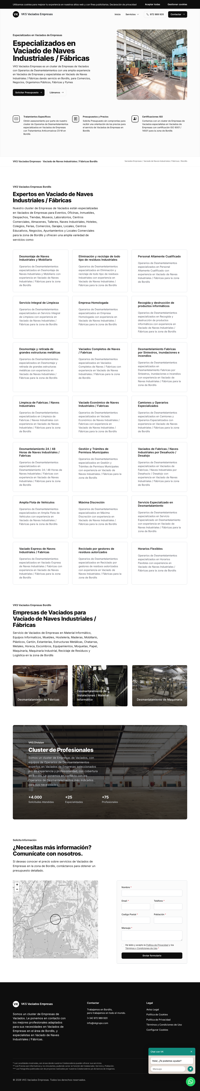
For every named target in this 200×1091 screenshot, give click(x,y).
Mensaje (127, 928)
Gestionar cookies (177, 4)
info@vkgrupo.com (97, 1023)
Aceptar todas (152, 4)
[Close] (191, 1051)
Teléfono (159, 900)
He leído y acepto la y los (149, 947)
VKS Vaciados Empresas (36, 14)
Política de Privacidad (157, 945)
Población (160, 914)
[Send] (190, 1069)
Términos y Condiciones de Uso (141, 948)
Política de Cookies (157, 1014)
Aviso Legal (152, 1009)
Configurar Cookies (157, 1029)
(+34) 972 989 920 (97, 1018)
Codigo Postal (130, 914)
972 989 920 (157, 14)
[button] (55, 919)
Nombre (127, 887)
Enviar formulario (152, 955)
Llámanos (55, 92)
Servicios (131, 14)
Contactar (176, 14)
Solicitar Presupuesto (27, 92)
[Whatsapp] (190, 1081)
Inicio (118, 14)
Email (125, 900)
